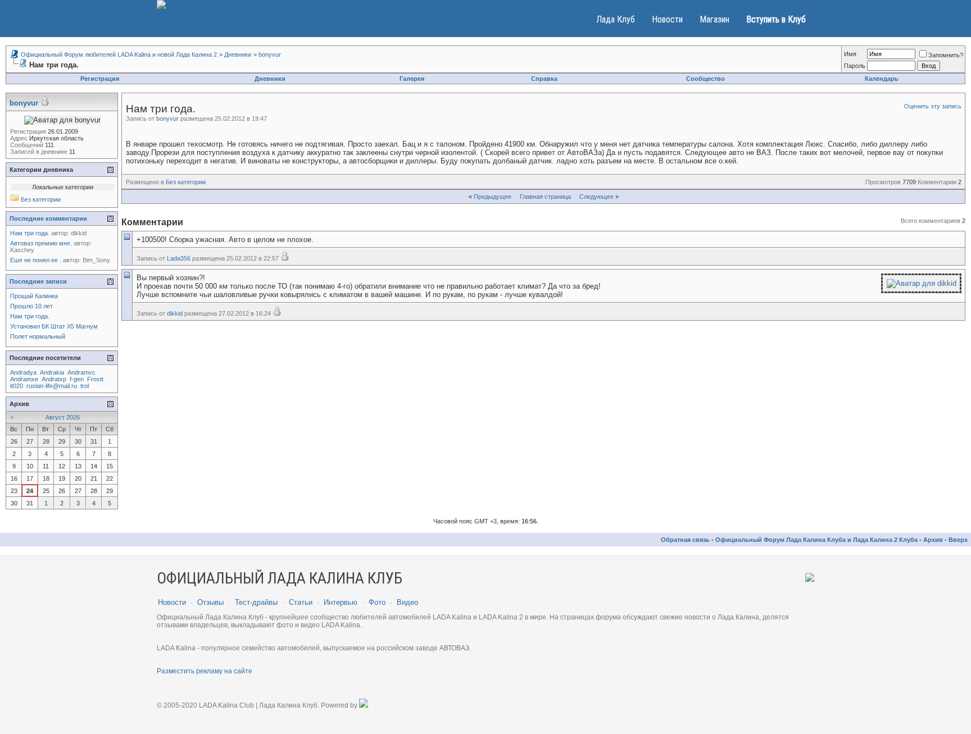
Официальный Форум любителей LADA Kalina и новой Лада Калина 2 (119, 54)
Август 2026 (63, 417)
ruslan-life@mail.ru (51, 385)
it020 (16, 385)
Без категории (186, 182)
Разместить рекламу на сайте (204, 671)
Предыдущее (492, 196)
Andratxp (54, 379)
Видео (407, 602)
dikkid (175, 313)
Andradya (23, 372)
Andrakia (52, 372)
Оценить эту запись (932, 106)
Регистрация (99, 78)
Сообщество (705, 78)
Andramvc (81, 372)
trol (84, 385)
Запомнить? (945, 55)
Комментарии (937, 182)
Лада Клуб (615, 19)
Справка (544, 78)
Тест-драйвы (256, 602)
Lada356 (178, 258)
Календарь (882, 78)
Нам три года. (29, 233)
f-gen (77, 379)
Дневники (237, 54)
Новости (667, 19)
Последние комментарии (48, 218)
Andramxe (24, 379)
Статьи (300, 602)
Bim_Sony (96, 260)
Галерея (412, 78)
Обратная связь (685, 539)
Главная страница (545, 196)
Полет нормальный (37, 336)
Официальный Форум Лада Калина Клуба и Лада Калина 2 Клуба (816, 539)
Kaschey (22, 250)
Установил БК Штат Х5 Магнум (54, 326)
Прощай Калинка (34, 296)
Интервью (340, 602)
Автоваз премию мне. (41, 243)
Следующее (596, 196)
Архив (933, 539)
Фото (377, 602)
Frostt (95, 379)
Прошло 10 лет (31, 306)
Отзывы (210, 602)
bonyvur (269, 54)
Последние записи (38, 281)
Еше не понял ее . (35, 260)
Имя (850, 54)
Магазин (714, 19)
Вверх (958, 539)
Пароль (854, 65)
